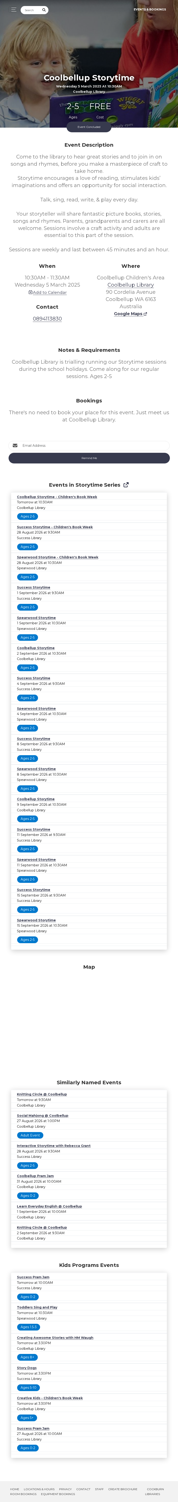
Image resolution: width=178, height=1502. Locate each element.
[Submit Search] (44, 10)
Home (14, 1489)
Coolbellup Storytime (36, 648)
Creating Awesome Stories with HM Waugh (55, 1338)
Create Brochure (122, 1489)
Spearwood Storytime (36, 618)
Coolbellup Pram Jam (35, 1176)
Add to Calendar (50, 292)
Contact (83, 1489)
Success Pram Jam (33, 1277)
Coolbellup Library (131, 285)
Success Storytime (33, 587)
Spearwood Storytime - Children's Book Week (57, 557)
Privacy (65, 1489)
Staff (99, 1489)
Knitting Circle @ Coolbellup (42, 1094)
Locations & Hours (39, 1489)
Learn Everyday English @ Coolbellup (49, 1206)
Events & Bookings (150, 9)
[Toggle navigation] (12, 9)
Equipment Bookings (58, 1494)
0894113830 (47, 319)
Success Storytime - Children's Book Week (55, 527)
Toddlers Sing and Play (37, 1307)
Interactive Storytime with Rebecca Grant (54, 1146)
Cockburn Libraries (154, 1491)
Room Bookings (23, 1494)
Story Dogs (27, 1368)
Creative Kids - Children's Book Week (50, 1398)
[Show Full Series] (126, 485)
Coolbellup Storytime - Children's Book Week (57, 497)
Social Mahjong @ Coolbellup (42, 1116)
